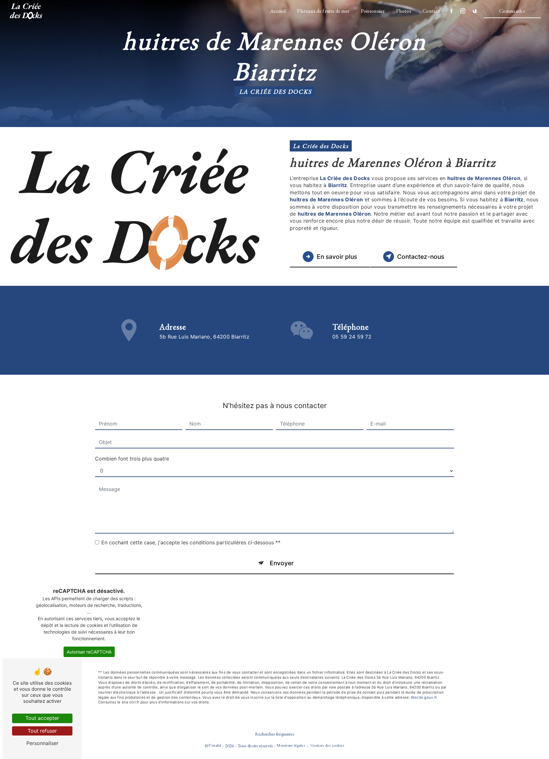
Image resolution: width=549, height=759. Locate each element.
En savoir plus (337, 256)
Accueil (278, 11)
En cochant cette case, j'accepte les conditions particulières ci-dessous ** (191, 542)
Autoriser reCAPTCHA (89, 652)
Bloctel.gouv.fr (424, 697)
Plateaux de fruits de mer (323, 11)
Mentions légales (290, 745)
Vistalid (214, 745)
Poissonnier (373, 11)
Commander (512, 11)
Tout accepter (42, 718)
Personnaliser (42, 743)
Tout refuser (42, 731)
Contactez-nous (420, 256)
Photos (403, 11)
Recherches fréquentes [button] (274, 734)
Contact (431, 11)
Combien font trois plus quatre (132, 458)
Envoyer (282, 563)
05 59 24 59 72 (351, 336)
